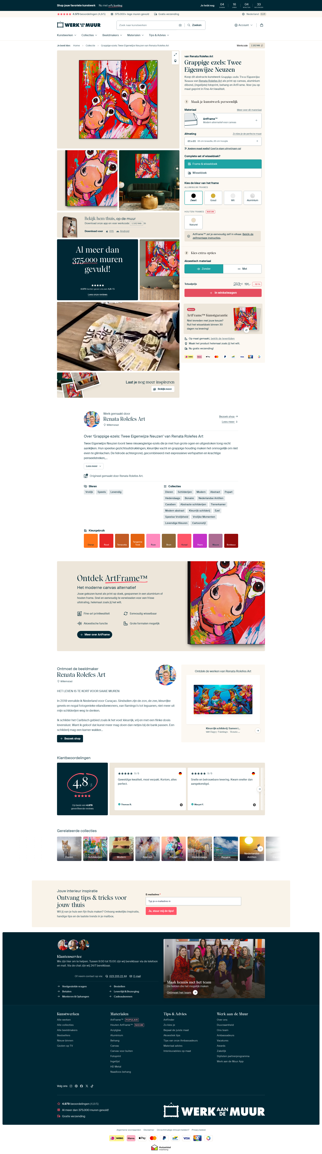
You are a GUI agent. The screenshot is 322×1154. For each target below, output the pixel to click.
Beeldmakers (110, 35)
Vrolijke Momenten (204, 517)
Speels (102, 492)
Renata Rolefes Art (201, 56)
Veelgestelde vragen (74, 986)
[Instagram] (71, 1086)
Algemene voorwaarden (129, 1129)
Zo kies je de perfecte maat (247, 133)
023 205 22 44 (118, 976)
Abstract (215, 492)
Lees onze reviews (97, 294)
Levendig (116, 492)
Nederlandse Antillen (211, 498)
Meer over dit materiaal (249, 109)
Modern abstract (174, 510)
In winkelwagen (226, 293)
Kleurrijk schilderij (199, 510)
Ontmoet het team (179, 992)
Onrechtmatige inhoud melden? (173, 1129)
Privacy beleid (199, 1129)
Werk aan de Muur (232, 1014)
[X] (87, 1086)
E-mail (137, 976)
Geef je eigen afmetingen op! (214, 148)
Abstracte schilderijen (193, 504)
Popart (228, 492)
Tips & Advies (157, 35)
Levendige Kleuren (176, 523)
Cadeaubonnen (123, 996)
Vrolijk (89, 492)
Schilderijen (185, 492)
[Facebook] (81, 1086)
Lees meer (228, 421)
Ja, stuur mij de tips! (161, 911)
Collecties (88, 35)
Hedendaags (172, 498)
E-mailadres (153, 894)
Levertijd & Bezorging (126, 991)
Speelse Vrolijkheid (176, 517)
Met (244, 269)
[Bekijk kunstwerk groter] (175, 54)
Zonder (206, 269)
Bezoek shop (227, 416)
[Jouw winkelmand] (261, 25)
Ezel (217, 510)
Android (124, 231)
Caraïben (170, 504)
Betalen (66, 991)
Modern (201, 492)
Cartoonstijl (199, 523)
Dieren (169, 492)
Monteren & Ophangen (75, 996)
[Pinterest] (76, 1086)
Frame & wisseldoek (205, 164)
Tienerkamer (218, 504)
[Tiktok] (92, 1086)
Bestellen (119, 986)
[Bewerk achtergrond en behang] (175, 61)
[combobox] (147, 25)
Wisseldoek (200, 173)
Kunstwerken (65, 35)
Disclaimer (149, 1129)
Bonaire (189, 498)
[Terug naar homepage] (79, 24)
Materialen (133, 35)
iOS (111, 231)
